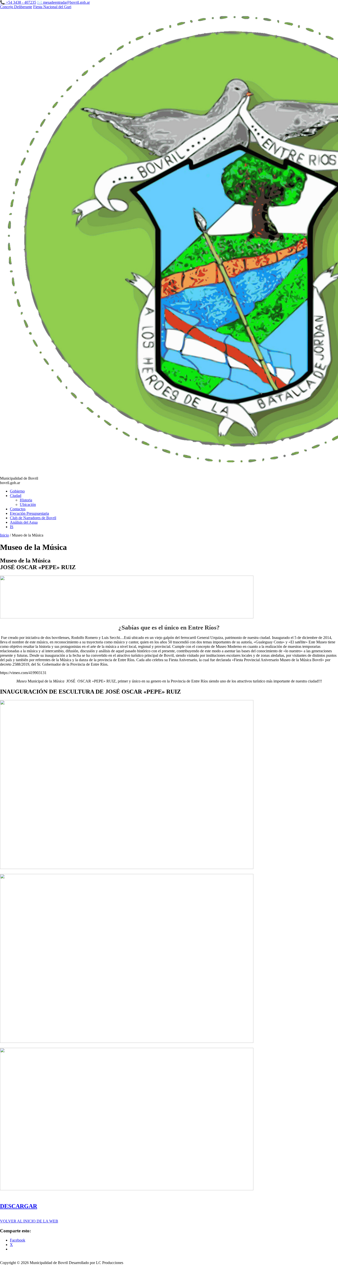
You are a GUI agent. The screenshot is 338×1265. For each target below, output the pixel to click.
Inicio (4, 535)
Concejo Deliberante (16, 7)
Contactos (17, 509)
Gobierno (17, 491)
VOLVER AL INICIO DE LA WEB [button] (29, 1221)
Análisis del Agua (24, 522)
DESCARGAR (18, 1206)
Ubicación (28, 504)
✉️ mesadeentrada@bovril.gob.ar (63, 2)
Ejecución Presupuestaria (29, 513)
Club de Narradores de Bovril (33, 518)
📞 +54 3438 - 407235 (18, 2)
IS (11, 527)
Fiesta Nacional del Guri (52, 7)
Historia (26, 500)
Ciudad (15, 495)
